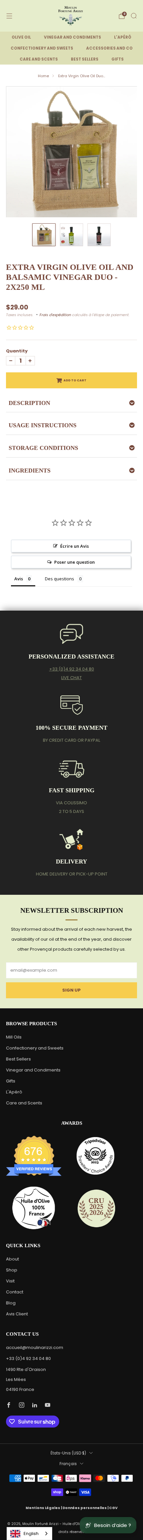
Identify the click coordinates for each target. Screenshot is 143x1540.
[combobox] (29, 1533)
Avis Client (17, 1314)
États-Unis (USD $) (68, 1453)
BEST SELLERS (84, 59)
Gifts (10, 1081)
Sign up (71, 990)
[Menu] (9, 16)
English (31, 1533)
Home (43, 76)
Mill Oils (14, 1037)
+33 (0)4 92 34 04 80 (71, 669)
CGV (113, 1507)
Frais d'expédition (55, 314)
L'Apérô (14, 1092)
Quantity (17, 351)
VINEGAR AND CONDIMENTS (72, 37)
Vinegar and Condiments (33, 1070)
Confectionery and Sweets (35, 1048)
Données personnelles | (86, 1507)
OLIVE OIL (21, 37)
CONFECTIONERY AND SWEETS (42, 48)
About (12, 1259)
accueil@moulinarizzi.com (34, 1347)
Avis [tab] (18, 579)
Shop (11, 1270)
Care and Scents (24, 1103)
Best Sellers (18, 1059)
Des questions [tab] (59, 579)
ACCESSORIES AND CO (109, 48)
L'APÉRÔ (122, 37)
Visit (10, 1281)
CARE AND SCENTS (39, 59)
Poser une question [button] (74, 562)
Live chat (71, 677)
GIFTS (117, 59)
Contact (14, 1292)
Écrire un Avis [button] (74, 546)
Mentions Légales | (44, 1507)
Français (68, 1463)
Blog (11, 1303)
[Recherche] (133, 15)
